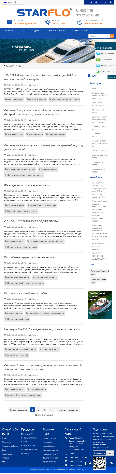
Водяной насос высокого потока (22, 211)
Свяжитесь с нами (80, 30)
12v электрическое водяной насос (50, 458)
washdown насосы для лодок (50, 450)
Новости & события (56, 30)
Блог (21, 66)
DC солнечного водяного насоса (22, 247)
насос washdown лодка (98, 280)
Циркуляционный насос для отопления (25, 283)
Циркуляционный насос (18, 277)
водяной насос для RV (17, 355)
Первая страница (18, 410)
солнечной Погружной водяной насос (51, 442)
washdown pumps (15, 99)
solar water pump (15, 134)
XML (4, 462)
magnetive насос (15, 313)
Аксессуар (25, 454)
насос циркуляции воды (50, 454)
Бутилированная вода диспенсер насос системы (99, 120)
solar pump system (57, 134)
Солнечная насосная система (21, 169)
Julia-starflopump (75, 461)
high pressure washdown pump (66, 99)
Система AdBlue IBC (29, 450)
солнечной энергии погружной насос (47, 241)
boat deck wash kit (37, 99)
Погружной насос (28, 446)
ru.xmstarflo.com (75, 465)
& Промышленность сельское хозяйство (29, 438)
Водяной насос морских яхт (43, 205)
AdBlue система (49, 462)
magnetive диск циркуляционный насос (46, 313)
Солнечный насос (49, 169)
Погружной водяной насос (99, 272)
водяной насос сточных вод (49, 446)
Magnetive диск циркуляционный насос (99, 144)
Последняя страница (68, 410)
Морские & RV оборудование (27, 434)
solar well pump (36, 134)
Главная (9, 30)
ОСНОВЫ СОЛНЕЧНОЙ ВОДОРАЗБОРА (99, 256)
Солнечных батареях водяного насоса (25, 175)
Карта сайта (7, 454)
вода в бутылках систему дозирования (49, 438)
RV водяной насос (15, 205)
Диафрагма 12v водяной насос (21, 349)
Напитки (24, 442)
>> (52, 410)
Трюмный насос (99, 150)
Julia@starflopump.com (24, 23)
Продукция (36, 30)
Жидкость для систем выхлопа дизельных (99, 96)
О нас (21, 30)
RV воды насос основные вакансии (99, 246)
